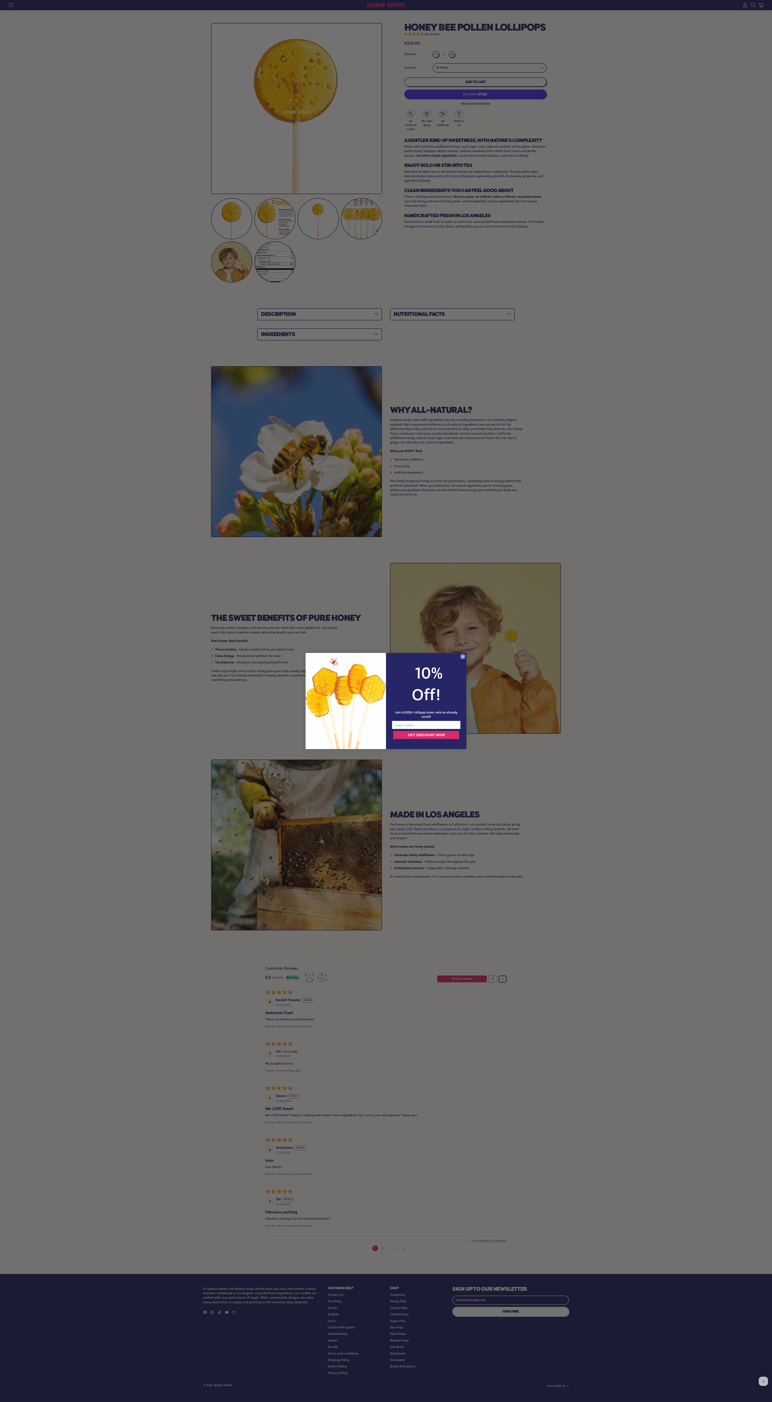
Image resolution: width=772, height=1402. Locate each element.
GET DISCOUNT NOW (426, 735)
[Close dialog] (463, 657)
